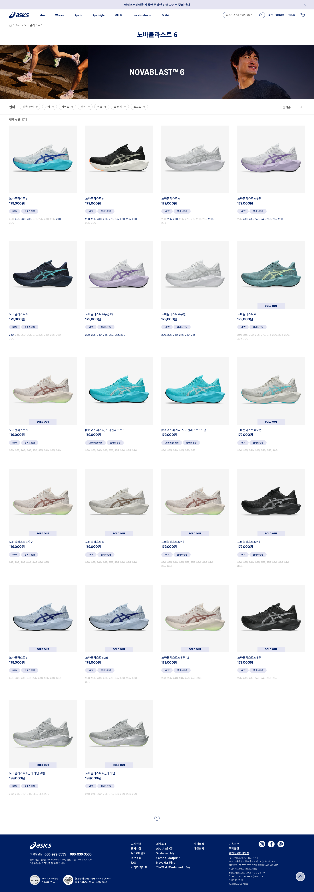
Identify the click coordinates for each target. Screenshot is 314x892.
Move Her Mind (165, 862)
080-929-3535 (55, 854)
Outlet (165, 15)
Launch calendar (142, 15)
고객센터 (136, 844)
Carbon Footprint (168, 858)
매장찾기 (199, 848)
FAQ (133, 862)
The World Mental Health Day (173, 867)
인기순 (287, 107)
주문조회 (136, 858)
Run (18, 25)
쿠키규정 (234, 848)
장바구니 (303, 15)
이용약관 (234, 844)
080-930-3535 (81, 854)
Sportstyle (98, 15)
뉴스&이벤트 (138, 853)
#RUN (118, 15)
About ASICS (164, 848)
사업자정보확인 (236, 879)
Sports (78, 15)
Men (42, 15)
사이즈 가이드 (139, 867)
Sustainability (165, 853)
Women (59, 15)
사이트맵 (199, 844)
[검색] (260, 15)
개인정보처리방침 (239, 853)
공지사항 (136, 848)
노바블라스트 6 (33, 25)
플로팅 (300, 876)
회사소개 (161, 844)
